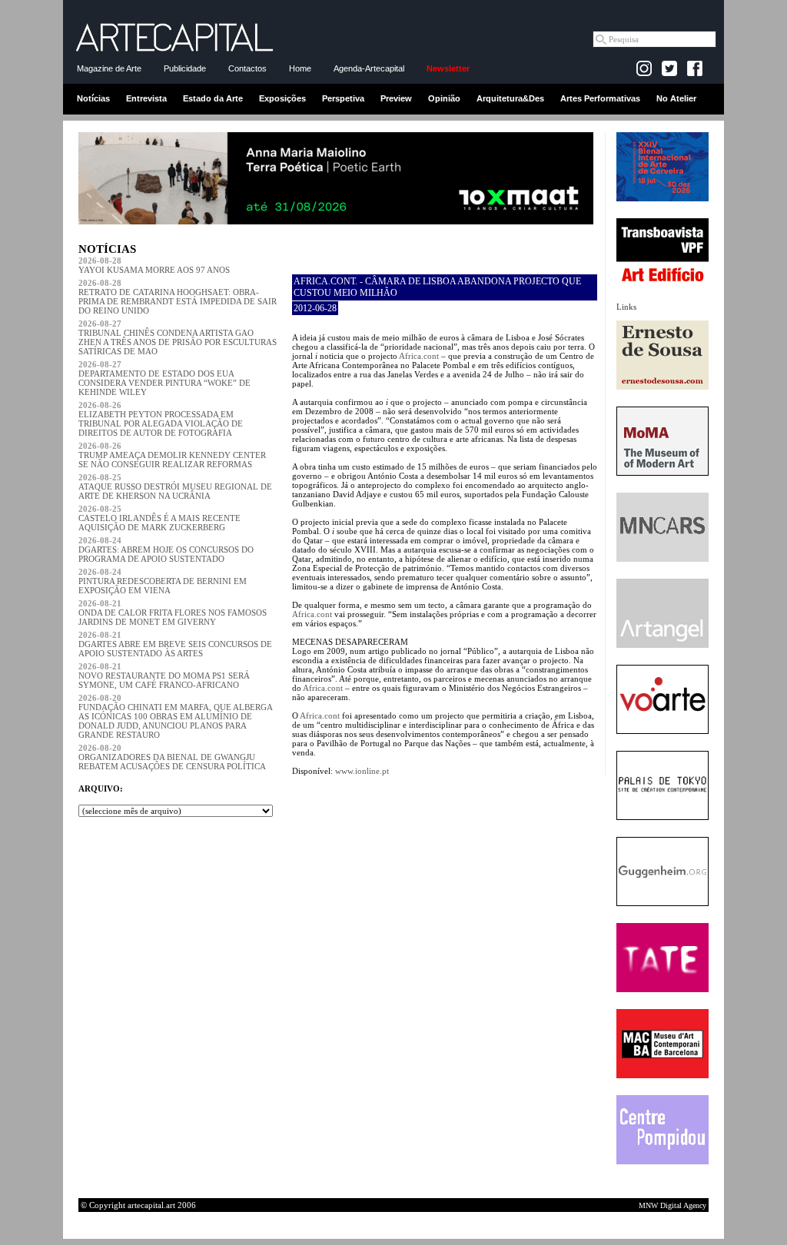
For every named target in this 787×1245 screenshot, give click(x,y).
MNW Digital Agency (672, 1205)
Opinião (444, 98)
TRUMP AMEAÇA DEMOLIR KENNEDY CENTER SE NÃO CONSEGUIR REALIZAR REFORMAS (172, 455)
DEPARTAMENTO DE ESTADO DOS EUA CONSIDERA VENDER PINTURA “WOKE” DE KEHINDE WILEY (164, 378)
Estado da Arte (213, 98)
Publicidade (185, 68)
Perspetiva (343, 98)
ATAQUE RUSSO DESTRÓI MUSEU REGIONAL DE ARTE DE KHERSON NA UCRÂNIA (175, 486)
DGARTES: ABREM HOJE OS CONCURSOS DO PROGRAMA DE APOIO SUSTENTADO (166, 549)
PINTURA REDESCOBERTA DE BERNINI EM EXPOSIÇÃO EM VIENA (162, 581)
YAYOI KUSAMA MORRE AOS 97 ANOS (154, 265)
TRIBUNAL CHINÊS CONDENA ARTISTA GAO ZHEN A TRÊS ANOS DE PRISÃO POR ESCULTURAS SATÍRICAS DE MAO (177, 337)
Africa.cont (419, 355)
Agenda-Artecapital (369, 68)
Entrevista (146, 98)
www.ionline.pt (362, 770)
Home (300, 68)
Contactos (247, 68)
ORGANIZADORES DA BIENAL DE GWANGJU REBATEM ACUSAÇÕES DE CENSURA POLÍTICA (172, 757)
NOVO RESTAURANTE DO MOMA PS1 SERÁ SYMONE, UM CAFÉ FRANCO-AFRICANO (164, 675)
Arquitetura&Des (510, 98)
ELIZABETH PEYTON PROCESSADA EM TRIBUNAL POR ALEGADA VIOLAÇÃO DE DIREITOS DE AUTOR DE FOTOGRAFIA (160, 418)
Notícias (93, 98)
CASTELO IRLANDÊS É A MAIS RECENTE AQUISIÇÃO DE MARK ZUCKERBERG (159, 518)
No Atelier (676, 98)
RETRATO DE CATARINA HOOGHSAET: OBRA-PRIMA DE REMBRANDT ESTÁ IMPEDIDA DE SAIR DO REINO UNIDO (177, 296)
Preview (396, 98)
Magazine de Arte (109, 68)
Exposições (282, 98)
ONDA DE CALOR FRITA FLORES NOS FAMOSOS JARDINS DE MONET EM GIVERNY (172, 612)
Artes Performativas (600, 98)
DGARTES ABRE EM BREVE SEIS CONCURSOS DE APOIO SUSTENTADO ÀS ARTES (175, 644)
